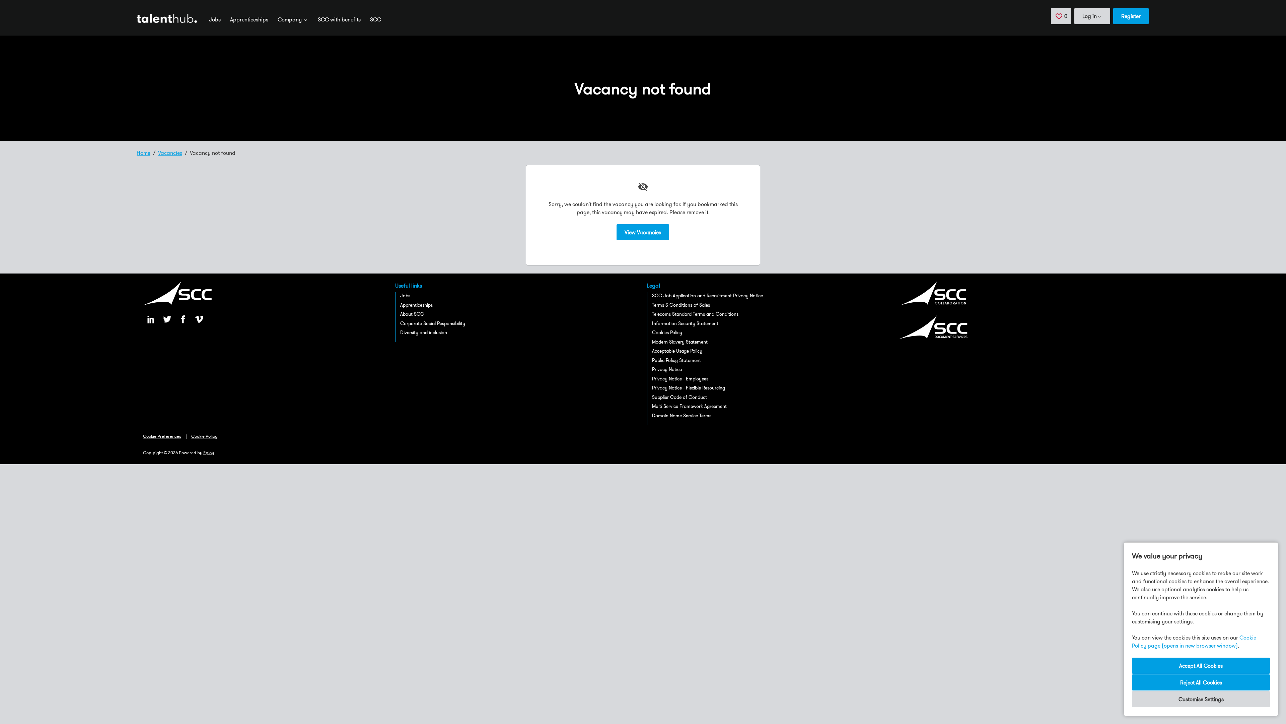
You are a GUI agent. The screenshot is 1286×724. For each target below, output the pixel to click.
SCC (375, 19)
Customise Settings (1201, 699)
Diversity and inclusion (423, 332)
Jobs (215, 19)
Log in (1089, 16)
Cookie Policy (204, 436)
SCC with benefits (339, 19)
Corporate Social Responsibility (432, 323)
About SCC (412, 314)
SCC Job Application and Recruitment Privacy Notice (707, 296)
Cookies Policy (667, 332)
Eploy (208, 452)
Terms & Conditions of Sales (681, 305)
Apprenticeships (249, 19)
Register (1131, 16)
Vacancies (170, 152)
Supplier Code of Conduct (679, 397)
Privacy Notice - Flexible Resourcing (688, 388)
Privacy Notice (667, 369)
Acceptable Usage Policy (677, 351)
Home (143, 152)
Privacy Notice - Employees (680, 379)
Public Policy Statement (676, 360)
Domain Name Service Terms (681, 416)
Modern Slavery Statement (680, 342)
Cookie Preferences (162, 436)
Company (290, 19)
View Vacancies (643, 232)
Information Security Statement (685, 323)
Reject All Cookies (1201, 682)
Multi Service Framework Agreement (689, 406)
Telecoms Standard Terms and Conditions (695, 314)
